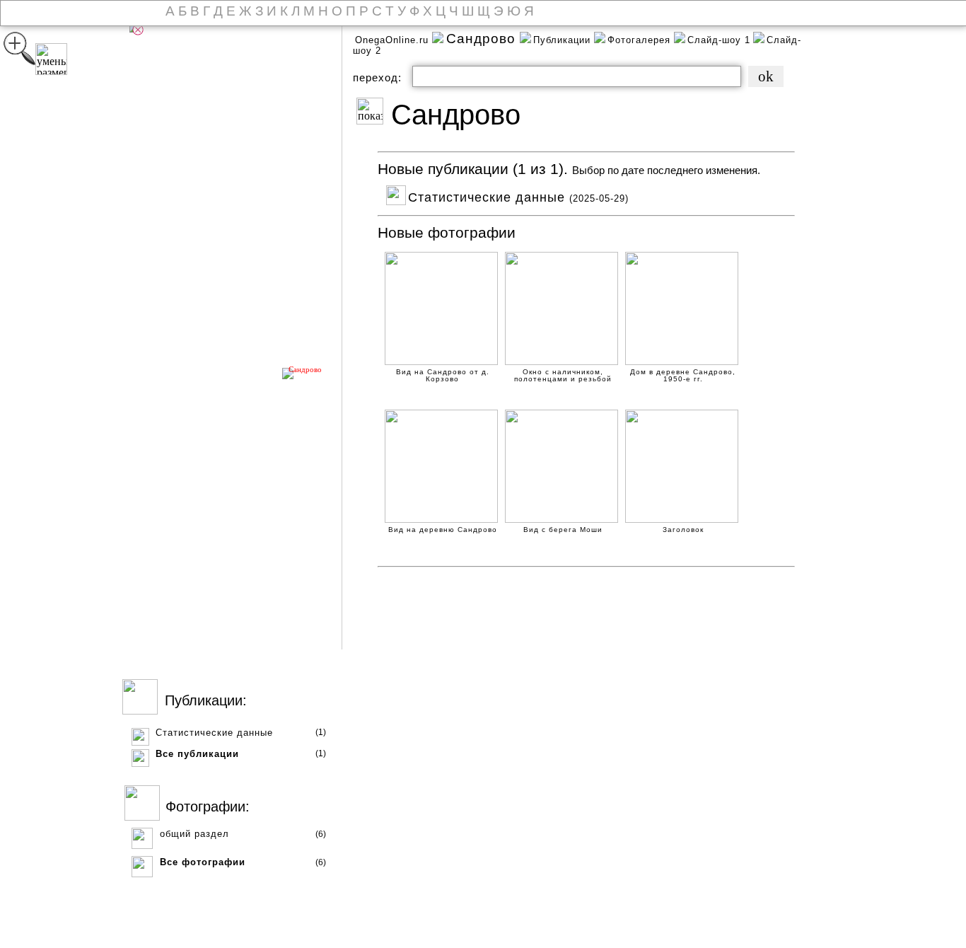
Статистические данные (214, 732)
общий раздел (194, 833)
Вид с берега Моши (563, 529)
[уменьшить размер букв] (51, 59)
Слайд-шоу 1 (718, 40)
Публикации (563, 40)
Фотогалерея (640, 40)
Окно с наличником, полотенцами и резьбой (563, 373)
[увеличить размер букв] (19, 48)
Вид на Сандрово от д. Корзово (442, 373)
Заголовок (683, 529)
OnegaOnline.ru (393, 40)
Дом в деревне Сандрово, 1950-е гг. (682, 373)
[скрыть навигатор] (138, 30)
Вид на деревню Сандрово (442, 529)
